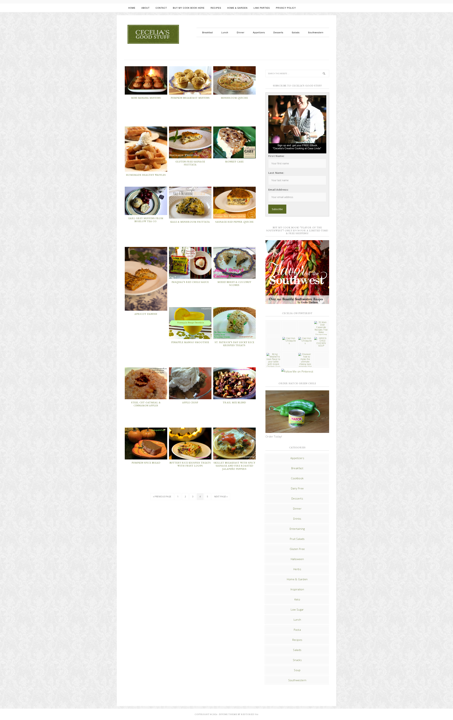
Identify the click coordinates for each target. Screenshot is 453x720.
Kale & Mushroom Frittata (190, 221)
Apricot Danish (145, 313)
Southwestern (297, 680)
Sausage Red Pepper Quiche (234, 221)
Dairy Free (297, 488)
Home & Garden (297, 579)
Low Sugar (297, 609)
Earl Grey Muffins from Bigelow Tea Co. (145, 220)
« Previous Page (162, 496)
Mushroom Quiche (234, 97)
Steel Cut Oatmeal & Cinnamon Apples (146, 404)
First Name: (276, 156)
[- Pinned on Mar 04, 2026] (273, 322)
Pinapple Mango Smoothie (190, 342)
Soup (297, 670)
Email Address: (278, 189)
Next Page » (221, 496)
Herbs (297, 569)
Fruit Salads (297, 539)
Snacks (297, 660)
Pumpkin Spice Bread (146, 462)
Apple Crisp (190, 402)
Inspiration (297, 589)
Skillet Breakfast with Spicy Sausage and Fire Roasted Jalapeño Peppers (234, 465)
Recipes (297, 640)
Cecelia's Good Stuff (153, 34)
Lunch (297, 619)
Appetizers (297, 458)
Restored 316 (249, 714)
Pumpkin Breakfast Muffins (190, 97)
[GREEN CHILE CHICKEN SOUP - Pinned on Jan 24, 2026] (321, 342)
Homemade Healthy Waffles (146, 174)
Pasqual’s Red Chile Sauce (190, 282)
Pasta (297, 629)
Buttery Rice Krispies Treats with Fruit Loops (190, 464)
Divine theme (228, 714)
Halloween (297, 559)
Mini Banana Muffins (146, 97)
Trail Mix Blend (234, 402)
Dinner (297, 508)
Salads (297, 650)
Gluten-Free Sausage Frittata (190, 163)
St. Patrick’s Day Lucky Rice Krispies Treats (234, 344)
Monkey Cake (234, 161)
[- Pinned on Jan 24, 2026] (289, 354)
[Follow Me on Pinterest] (297, 371)
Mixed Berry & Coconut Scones (234, 284)
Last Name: (276, 172)
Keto (297, 599)
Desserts (297, 498)
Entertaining (297, 528)
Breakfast (297, 468)
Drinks (297, 518)
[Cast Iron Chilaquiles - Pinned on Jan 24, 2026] (289, 341)
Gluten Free (297, 549)
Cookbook (297, 478)
